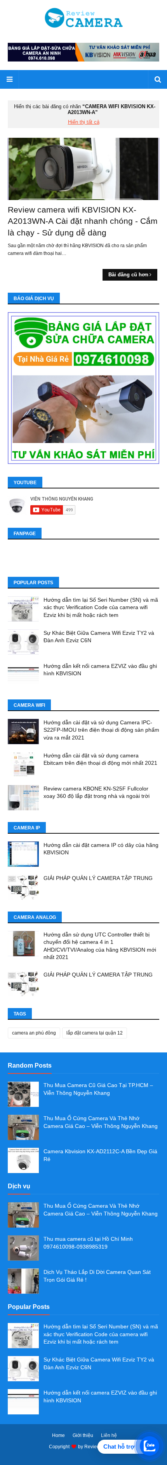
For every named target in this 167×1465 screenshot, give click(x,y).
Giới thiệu (83, 1435)
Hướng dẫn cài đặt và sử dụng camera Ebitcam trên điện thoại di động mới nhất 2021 (100, 759)
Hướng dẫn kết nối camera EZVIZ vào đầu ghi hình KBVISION (100, 670)
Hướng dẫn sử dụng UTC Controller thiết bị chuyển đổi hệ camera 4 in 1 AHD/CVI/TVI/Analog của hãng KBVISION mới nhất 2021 (99, 946)
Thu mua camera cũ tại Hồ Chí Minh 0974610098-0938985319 (88, 1243)
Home (58, 1435)
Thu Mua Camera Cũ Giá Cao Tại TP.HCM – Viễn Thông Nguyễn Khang (98, 1089)
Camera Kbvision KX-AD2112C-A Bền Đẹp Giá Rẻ (100, 1155)
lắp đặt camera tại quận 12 (94, 1033)
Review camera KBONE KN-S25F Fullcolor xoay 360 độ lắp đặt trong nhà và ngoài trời (96, 792)
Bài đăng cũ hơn (128, 275)
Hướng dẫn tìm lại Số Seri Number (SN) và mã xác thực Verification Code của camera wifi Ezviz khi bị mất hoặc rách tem (100, 607)
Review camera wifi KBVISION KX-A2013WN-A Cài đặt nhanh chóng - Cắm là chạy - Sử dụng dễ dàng (83, 221)
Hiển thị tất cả (83, 122)
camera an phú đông (34, 1033)
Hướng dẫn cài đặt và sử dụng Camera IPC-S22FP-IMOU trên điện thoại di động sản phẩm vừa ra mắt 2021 (101, 730)
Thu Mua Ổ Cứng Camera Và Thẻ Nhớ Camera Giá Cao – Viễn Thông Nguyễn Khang (100, 1122)
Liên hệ (109, 1435)
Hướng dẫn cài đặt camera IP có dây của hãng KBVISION (100, 849)
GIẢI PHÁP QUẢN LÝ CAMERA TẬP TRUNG (98, 878)
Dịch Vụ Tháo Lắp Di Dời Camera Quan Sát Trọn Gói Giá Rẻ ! (97, 1276)
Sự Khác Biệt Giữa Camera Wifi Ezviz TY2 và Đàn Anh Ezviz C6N (98, 637)
